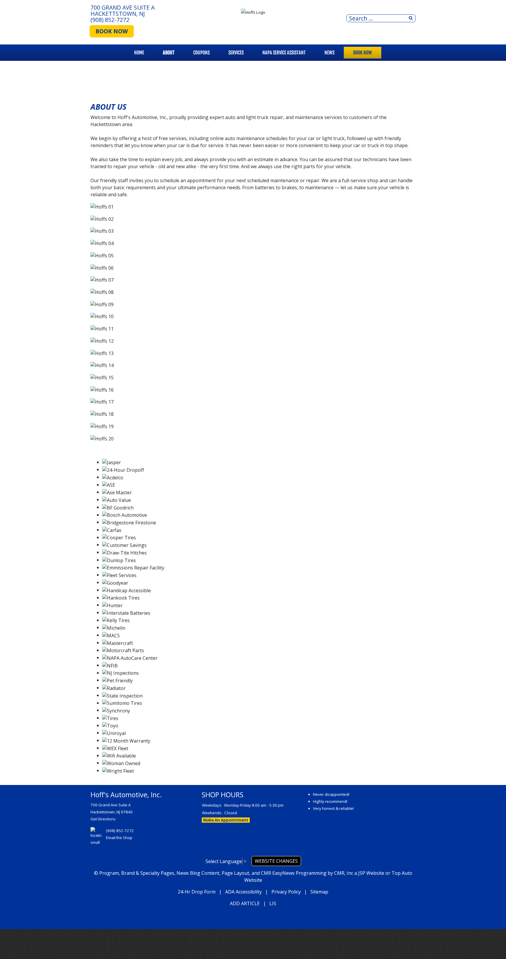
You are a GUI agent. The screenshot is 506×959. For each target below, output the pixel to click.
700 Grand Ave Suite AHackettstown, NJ (122, 11)
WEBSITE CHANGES (276, 861)
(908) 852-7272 (109, 20)
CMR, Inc (343, 873)
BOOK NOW (111, 31)
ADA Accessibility (243, 892)
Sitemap (319, 892)
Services (236, 53)
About (169, 53)
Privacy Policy (286, 892)
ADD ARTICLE (245, 903)
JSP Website (371, 873)
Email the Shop (119, 837)
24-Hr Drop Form (197, 892)
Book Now (362, 53)
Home (139, 53)
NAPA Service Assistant (284, 53)
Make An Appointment (225, 820)
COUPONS (201, 53)
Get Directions (103, 819)
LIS (272, 903)
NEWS (329, 53)
